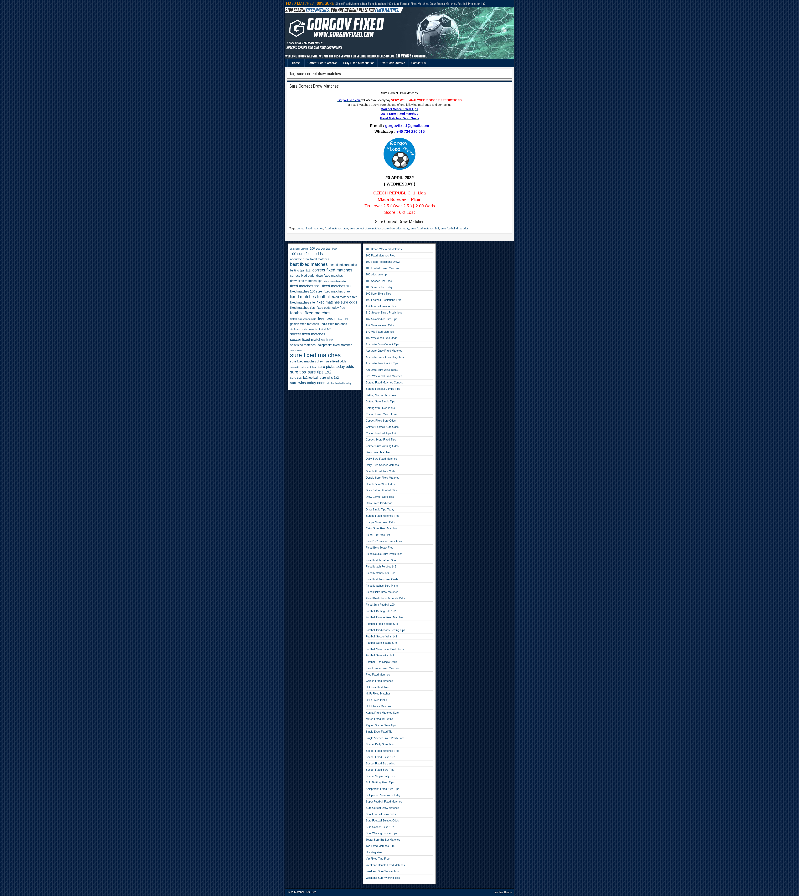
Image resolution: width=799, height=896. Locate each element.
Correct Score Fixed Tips (381, 439)
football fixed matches (310, 313)
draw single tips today (335, 281)
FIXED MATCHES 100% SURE (310, 3)
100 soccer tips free (323, 248)
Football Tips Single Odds (381, 661)
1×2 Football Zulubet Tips (381, 306)
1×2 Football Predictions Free (383, 299)
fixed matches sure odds (337, 302)
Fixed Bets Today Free (379, 547)
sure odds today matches (303, 367)
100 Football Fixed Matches (382, 268)
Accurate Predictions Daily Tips (385, 357)
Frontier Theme (503, 892)
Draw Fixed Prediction (379, 503)
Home (296, 63)
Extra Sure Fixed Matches (381, 528)
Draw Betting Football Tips (382, 490)
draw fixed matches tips (306, 280)
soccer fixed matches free (311, 339)
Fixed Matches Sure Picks (382, 585)
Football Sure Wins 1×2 (380, 655)
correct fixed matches (310, 228)
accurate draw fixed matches (309, 259)
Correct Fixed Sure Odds (381, 420)
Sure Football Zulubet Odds (382, 820)
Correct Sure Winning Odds (382, 446)
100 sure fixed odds (306, 254)
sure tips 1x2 (319, 372)
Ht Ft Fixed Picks (376, 700)
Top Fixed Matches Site (380, 845)
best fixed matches (309, 264)
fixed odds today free (331, 307)
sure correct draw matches (366, 228)
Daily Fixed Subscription (358, 63)
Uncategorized (374, 852)
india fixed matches (334, 324)
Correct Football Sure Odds (382, 426)
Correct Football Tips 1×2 (381, 433)
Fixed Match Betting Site (381, 560)
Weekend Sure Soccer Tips (382, 871)
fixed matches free (344, 297)
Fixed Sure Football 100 (380, 604)
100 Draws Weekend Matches (384, 249)
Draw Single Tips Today (380, 509)
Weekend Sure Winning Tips (383, 877)
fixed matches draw (336, 228)
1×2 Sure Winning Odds (380, 325)
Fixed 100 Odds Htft (378, 534)
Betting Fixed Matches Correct (384, 382)
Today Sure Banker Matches (383, 839)
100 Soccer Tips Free (379, 280)
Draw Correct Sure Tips (380, 496)
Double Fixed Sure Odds (380, 471)
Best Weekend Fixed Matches (384, 376)
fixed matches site (302, 302)
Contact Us (418, 63)
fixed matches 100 (337, 286)
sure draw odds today (396, 228)
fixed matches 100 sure (306, 291)
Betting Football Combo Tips (383, 388)
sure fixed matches (315, 355)
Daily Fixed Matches (378, 452)
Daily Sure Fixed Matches (381, 458)
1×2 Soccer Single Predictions (384, 312)
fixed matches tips (302, 307)
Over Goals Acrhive (393, 63)
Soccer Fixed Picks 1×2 (380, 757)
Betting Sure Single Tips (380, 401)
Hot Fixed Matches (377, 687)
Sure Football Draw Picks (381, 814)
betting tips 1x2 (300, 270)
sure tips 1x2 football (304, 377)
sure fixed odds (335, 361)
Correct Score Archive (322, 63)
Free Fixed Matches (378, 674)
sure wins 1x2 (329, 377)
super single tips (298, 350)
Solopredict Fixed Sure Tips (382, 788)
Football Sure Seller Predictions (385, 649)
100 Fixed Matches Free (380, 255)
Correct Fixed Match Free (381, 414)
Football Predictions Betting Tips (385, 630)
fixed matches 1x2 (305, 286)
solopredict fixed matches (335, 345)
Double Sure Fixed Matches (382, 477)
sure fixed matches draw (307, 361)
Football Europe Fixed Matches (384, 617)
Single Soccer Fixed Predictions (385, 738)
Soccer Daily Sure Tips (380, 744)
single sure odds (298, 329)
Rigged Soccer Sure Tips (381, 725)
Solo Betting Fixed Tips (380, 782)
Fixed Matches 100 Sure (380, 573)
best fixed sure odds (343, 264)
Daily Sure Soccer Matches (382, 465)
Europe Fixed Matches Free (382, 515)
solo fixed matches (303, 345)
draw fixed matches (329, 275)
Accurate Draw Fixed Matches (384, 350)
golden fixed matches (304, 324)
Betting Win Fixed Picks (380, 407)
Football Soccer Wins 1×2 (381, 636)
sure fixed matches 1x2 (425, 228)
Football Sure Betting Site (381, 642)
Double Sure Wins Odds (380, 484)
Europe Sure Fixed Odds (381, 522)
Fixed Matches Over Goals (382, 579)
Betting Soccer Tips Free (381, 395)
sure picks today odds (336, 367)
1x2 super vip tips (299, 249)
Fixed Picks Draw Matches (382, 592)
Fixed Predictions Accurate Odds (386, 598)
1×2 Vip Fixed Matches (380, 331)
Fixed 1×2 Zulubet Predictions (384, 541)
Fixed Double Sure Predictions (384, 553)
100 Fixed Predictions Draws (383, 261)
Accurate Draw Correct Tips (382, 344)
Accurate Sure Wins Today (382, 369)
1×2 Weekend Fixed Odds (381, 338)
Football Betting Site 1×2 (381, 611)
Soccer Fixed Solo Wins (380, 763)
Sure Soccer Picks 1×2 (380, 827)
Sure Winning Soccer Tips (381, 833)
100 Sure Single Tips (378, 293)
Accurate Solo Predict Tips (382, 363)
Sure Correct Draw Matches (314, 86)
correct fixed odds (302, 275)
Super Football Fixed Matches (384, 801)
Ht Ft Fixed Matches (378, 693)
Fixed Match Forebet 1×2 (381, 566)
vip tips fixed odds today (339, 383)
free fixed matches (333, 318)
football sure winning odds (303, 319)
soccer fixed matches (307, 334)
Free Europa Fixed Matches (382, 668)
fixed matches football (310, 296)
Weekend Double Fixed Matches (385, 865)
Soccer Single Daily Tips (381, 776)
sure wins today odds (307, 383)
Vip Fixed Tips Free (378, 858)
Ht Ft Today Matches (378, 706)
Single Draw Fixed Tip (379, 731)
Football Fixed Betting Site (382, 623)
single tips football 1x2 (320, 329)
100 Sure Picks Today (379, 287)
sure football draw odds (455, 228)
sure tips (298, 372)
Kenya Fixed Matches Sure (382, 712)
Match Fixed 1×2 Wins (379, 719)
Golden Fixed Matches (379, 680)
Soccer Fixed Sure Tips (380, 769)
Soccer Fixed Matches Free (382, 750)
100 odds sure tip (376, 274)
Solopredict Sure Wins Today (383, 795)
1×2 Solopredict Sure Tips (381, 319)
